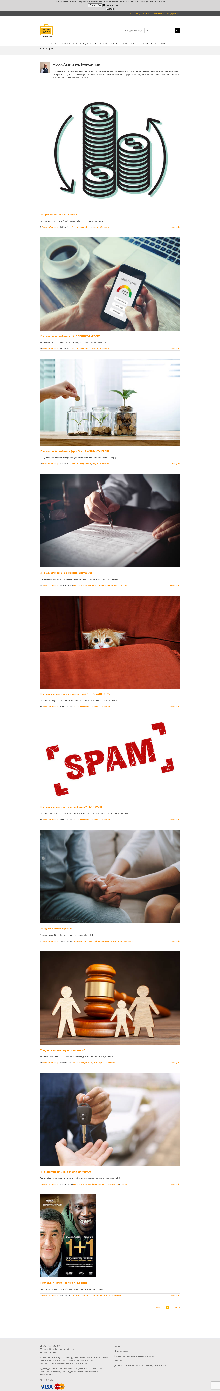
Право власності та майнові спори (106, 1184)
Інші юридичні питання (101, 585)
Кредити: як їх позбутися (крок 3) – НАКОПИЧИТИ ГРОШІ (75, 451)
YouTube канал (50, 1352)
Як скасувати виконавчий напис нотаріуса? (66, 573)
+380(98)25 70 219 (142, 13)
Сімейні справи (116, 941)
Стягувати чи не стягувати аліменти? (62, 1050)
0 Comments (104, 227)
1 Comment (124, 1184)
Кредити (95, 227)
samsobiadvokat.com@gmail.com (166, 13)
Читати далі (174, 227)
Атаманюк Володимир (50, 227)
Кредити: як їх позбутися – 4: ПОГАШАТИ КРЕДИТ (70, 336)
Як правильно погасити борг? (58, 214)
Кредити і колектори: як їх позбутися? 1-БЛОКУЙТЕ (71, 807)
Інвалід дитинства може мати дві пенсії (64, 1282)
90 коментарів (117, 1295)
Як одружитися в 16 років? (56, 928)
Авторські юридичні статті (81, 227)
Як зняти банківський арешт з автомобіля (65, 1171)
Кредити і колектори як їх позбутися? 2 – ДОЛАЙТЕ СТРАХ (75, 694)
